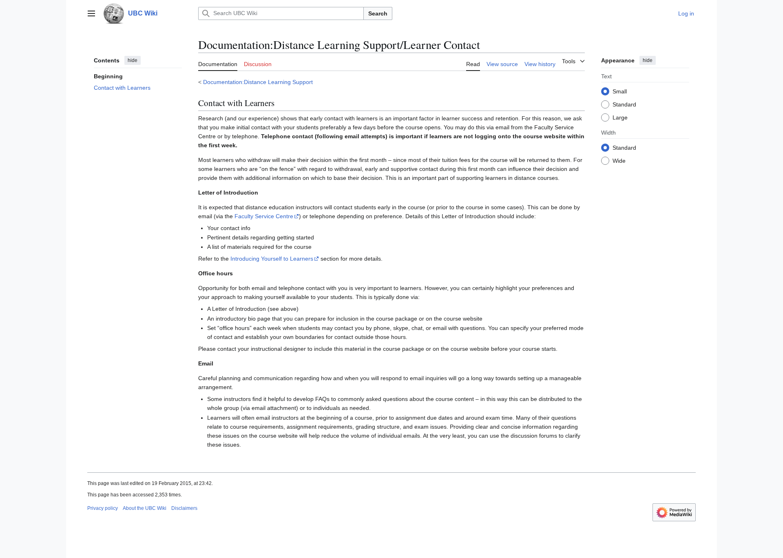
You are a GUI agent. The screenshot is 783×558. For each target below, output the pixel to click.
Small (620, 91)
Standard (624, 104)
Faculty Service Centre (263, 216)
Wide (619, 160)
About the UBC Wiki (144, 508)
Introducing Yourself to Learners (271, 258)
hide (132, 60)
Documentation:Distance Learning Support (258, 82)
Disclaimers (184, 508)
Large (620, 117)
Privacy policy (102, 508)
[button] (91, 13)
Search (377, 13)
